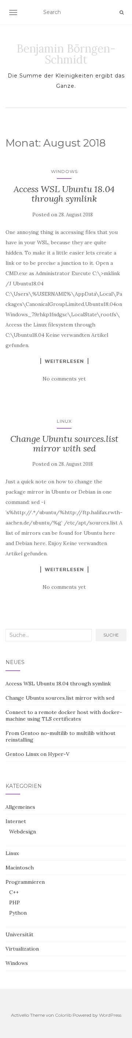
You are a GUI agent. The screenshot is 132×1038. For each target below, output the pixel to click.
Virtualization (22, 948)
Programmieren (25, 882)
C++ (14, 892)
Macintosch (20, 867)
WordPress (110, 1015)
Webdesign (22, 831)
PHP (14, 902)
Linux (64, 421)
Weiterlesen (64, 361)
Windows (64, 171)
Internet (16, 821)
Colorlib (63, 1015)
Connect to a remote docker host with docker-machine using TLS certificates (64, 715)
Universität (19, 934)
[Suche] (121, 12)
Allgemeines (20, 807)
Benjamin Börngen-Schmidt (65, 54)
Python (18, 912)
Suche (111, 635)
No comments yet (64, 378)
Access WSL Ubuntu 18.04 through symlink (64, 193)
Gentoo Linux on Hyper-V (37, 754)
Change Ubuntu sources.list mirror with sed (64, 443)
